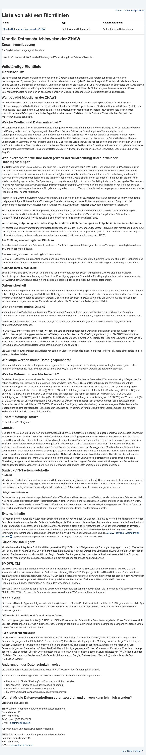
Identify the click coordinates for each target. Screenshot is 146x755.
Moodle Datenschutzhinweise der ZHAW (24, 29)
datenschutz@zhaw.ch (21, 745)
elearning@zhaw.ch (20, 722)
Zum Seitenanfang (132, 751)
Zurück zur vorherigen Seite (130, 10)
